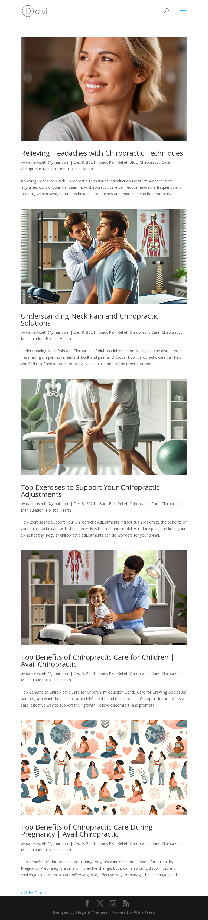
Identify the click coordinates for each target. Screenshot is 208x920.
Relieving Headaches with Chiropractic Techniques (102, 153)
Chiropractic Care (155, 162)
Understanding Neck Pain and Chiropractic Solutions (89, 319)
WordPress (144, 912)
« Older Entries (33, 892)
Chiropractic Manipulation (43, 168)
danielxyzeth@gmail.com (47, 162)
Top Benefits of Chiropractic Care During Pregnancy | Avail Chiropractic (87, 830)
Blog (133, 162)
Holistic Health (80, 168)
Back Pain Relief (113, 162)
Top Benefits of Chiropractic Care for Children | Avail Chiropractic (97, 660)
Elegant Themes (92, 912)
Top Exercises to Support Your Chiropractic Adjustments (90, 490)
